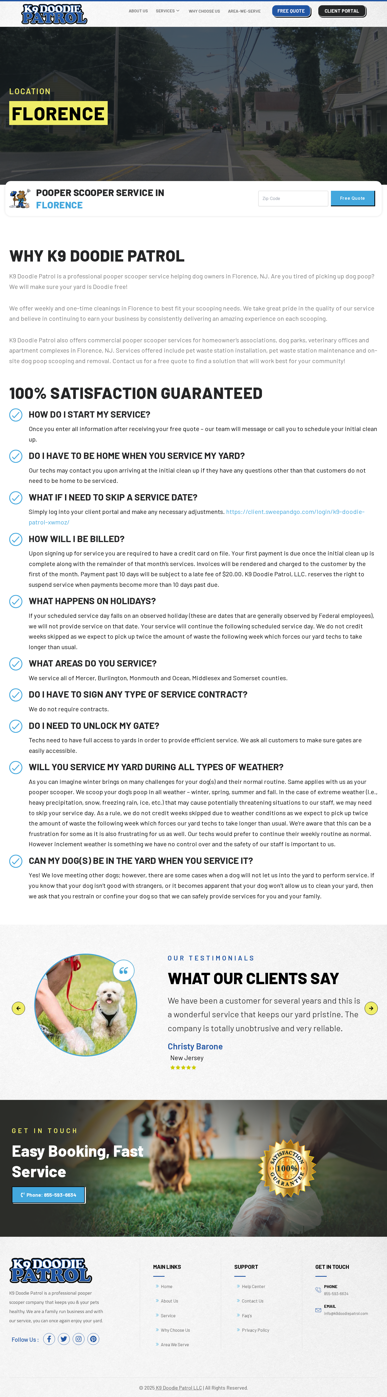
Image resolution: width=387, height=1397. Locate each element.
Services (165, 10)
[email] (318, 1309)
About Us (138, 10)
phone (331, 1286)
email (330, 1306)
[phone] (318, 1290)
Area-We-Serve (244, 10)
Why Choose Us (204, 10)
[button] (18, 1008)
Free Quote (352, 198)
